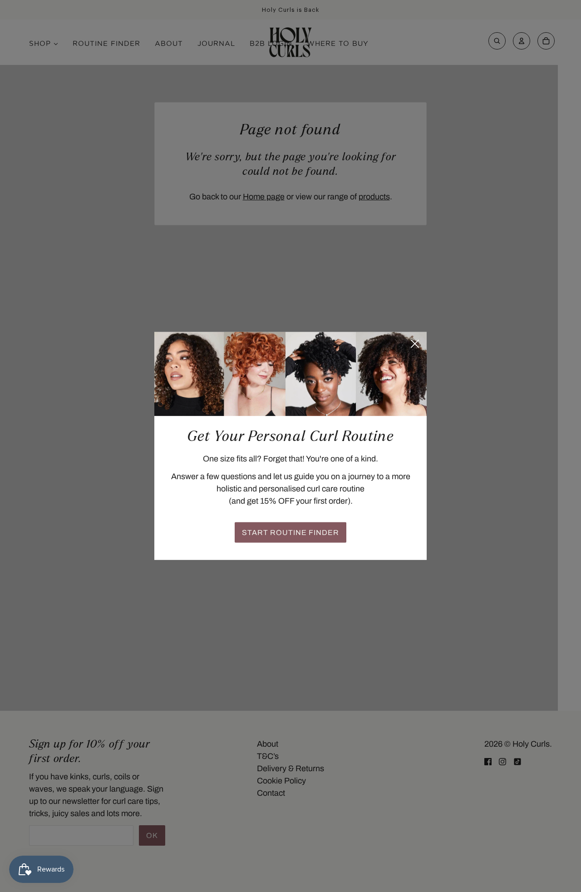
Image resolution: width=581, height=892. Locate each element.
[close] (414, 343)
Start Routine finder (290, 532)
